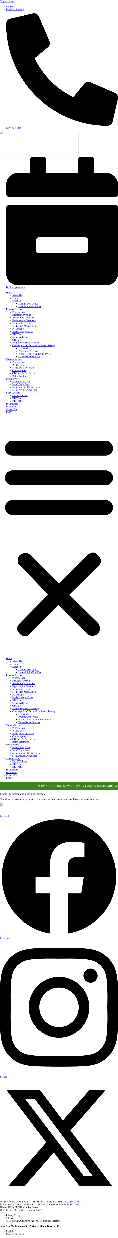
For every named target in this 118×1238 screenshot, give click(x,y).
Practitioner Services (28, 351)
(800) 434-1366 (71, 1201)
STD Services (13, 392)
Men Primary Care (21, 381)
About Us (17, 295)
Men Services (12, 378)
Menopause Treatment (23, 367)
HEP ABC (17, 401)
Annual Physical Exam (23, 317)
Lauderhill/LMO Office (29, 306)
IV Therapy (18, 328)
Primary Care (18, 312)
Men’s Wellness (20, 337)
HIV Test (16, 334)
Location (16, 301)
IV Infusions (12, 403)
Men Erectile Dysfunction (24, 390)
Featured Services (14, 309)
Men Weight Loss (21, 384)
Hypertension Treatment (24, 320)
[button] (59, 535)
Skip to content (7, 1)
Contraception (19, 370)
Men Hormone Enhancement (26, 387)
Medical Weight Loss (22, 331)
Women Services (14, 359)
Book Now (11, 406)
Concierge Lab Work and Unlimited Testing (33, 345)
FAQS (9, 412)
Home (9, 292)
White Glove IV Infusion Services (34, 353)
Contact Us (11, 409)
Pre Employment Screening (25, 342)
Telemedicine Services (29, 356)
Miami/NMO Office (28, 303)
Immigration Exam (21, 323)
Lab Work (23, 348)
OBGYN (16, 340)
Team (15, 298)
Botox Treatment (20, 376)
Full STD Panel (20, 395)
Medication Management (24, 326)
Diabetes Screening (21, 314)
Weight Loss (18, 365)
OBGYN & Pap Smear (23, 373)
